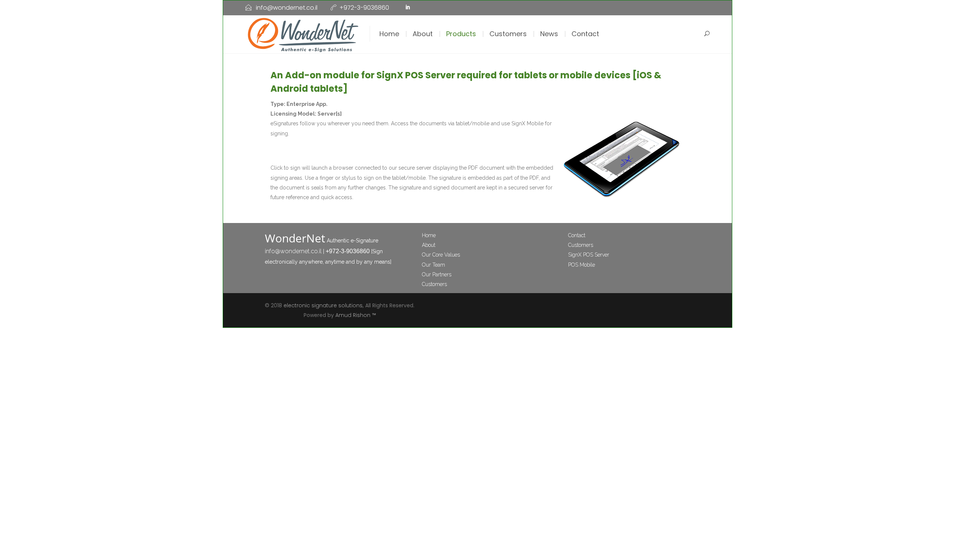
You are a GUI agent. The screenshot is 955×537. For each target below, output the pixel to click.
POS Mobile (581, 265)
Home (389, 33)
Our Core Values (441, 255)
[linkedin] (407, 7)
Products (461, 33)
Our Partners (436, 274)
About (423, 33)
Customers (508, 33)
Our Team (433, 265)
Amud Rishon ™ (355, 315)
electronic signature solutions (323, 305)
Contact (585, 33)
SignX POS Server (588, 255)
